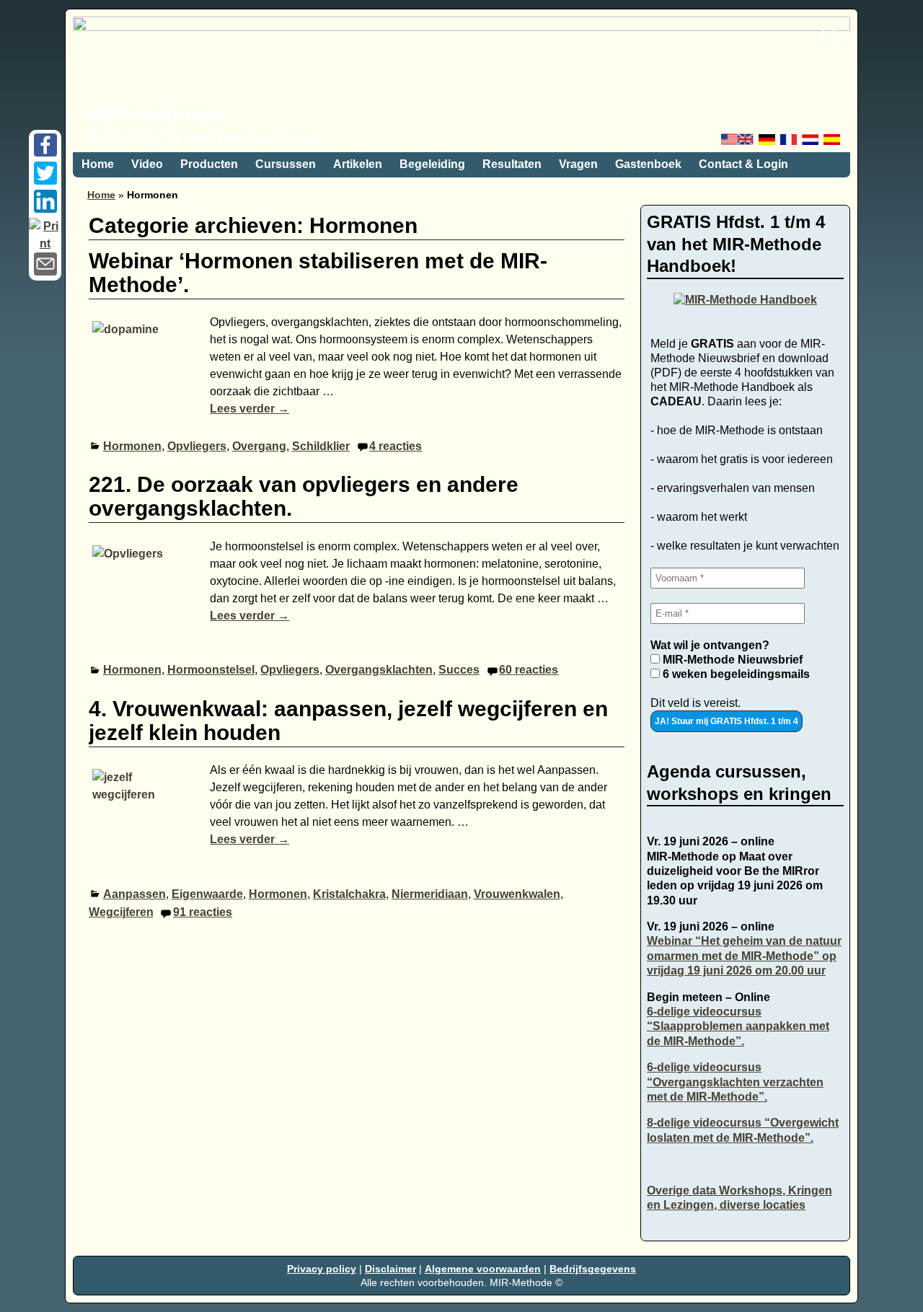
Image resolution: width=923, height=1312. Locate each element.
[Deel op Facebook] (45, 152)
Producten (209, 164)
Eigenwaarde (207, 894)
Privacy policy (321, 1268)
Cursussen (285, 164)
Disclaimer (390, 1268)
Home (97, 164)
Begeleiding (432, 164)
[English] (738, 143)
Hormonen (132, 446)
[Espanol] (832, 143)
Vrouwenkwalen (517, 894)
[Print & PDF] (45, 243)
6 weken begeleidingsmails (735, 674)
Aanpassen (134, 894)
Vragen (578, 164)
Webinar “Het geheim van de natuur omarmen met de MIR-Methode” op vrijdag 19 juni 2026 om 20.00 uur (744, 956)
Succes (459, 670)
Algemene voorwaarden (483, 1268)
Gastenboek (648, 164)
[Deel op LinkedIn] (45, 209)
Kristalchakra (349, 894)
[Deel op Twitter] (45, 181)
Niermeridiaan (430, 894)
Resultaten (512, 164)
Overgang (259, 446)
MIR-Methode (156, 115)
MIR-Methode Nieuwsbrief (731, 659)
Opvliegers (196, 446)
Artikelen (357, 164)
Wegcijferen (121, 912)
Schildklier (321, 446)
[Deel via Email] (45, 271)
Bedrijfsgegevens (592, 1268)
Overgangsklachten (379, 670)
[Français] (789, 143)
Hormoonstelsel (211, 670)
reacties (395, 446)
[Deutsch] (768, 143)
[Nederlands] (811, 143)
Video (147, 164)
